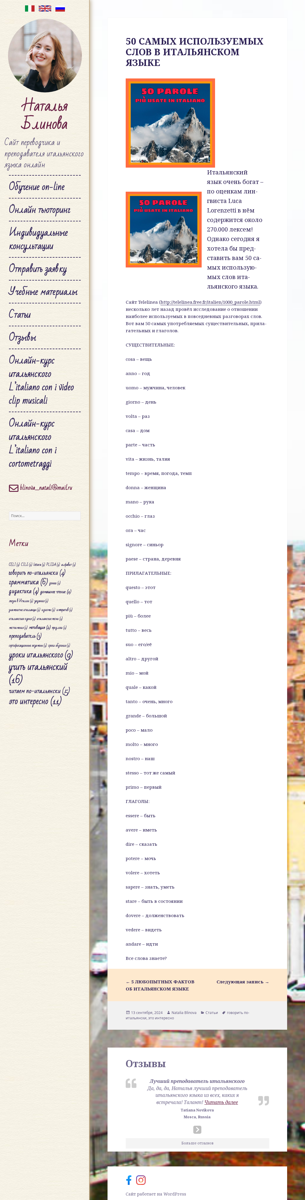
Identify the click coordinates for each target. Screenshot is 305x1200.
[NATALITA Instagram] (142, 1179)
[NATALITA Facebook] (131, 1179)
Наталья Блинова (45, 115)
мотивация (40, 627)
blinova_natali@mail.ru (45, 488)
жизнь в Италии (21, 601)
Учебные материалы (43, 291)
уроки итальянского (41, 655)
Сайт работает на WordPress (156, 1194)
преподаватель (25, 636)
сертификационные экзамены (28, 645)
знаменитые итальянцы (24, 610)
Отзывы (22, 337)
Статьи (20, 314)
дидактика (24, 591)
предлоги (59, 628)
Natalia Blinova (184, 1012)
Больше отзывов (197, 1143)
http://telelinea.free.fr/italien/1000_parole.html (210, 302)
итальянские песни (50, 619)
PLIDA (53, 565)
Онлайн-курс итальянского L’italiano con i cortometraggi (33, 443)
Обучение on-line (37, 187)
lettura (39, 565)
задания (41, 601)
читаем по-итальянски (39, 691)
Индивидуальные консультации (38, 239)
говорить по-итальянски (37, 572)
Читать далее (221, 1102)
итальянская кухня (22, 619)
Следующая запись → (243, 982)
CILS (26, 565)
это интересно (35, 701)
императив (64, 610)
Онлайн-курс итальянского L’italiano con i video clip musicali (41, 380)
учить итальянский (38, 673)
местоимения (18, 628)
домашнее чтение (55, 592)
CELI (14, 565)
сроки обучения (59, 645)
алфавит (68, 565)
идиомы (48, 610)
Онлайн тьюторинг (40, 209)
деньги (54, 583)
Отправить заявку (38, 269)
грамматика (28, 582)
